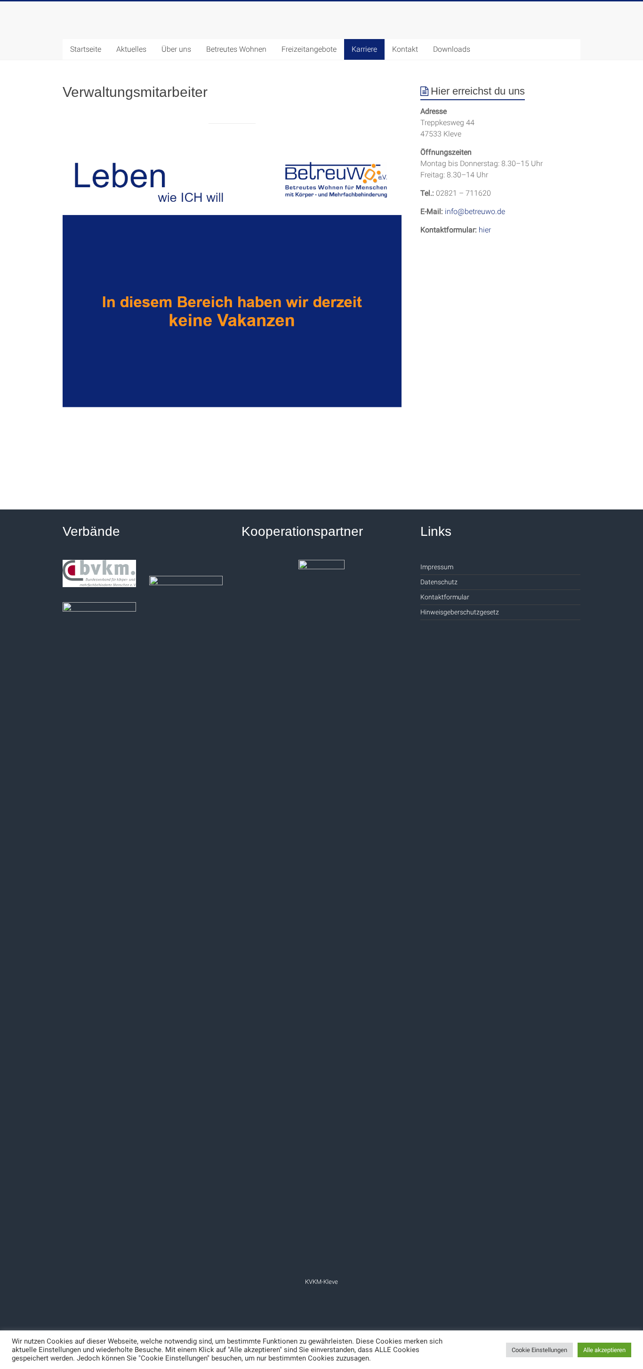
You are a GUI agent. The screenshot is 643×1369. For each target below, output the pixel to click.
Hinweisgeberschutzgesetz (459, 612)
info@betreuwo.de (475, 211)
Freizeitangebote (309, 49)
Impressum (436, 567)
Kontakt (405, 49)
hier (485, 229)
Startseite (85, 49)
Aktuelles (131, 49)
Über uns (176, 49)
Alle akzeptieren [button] (604, 1349)
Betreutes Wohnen (236, 49)
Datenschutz (439, 582)
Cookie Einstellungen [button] (539, 1349)
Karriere (364, 49)
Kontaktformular (444, 597)
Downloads (451, 49)
